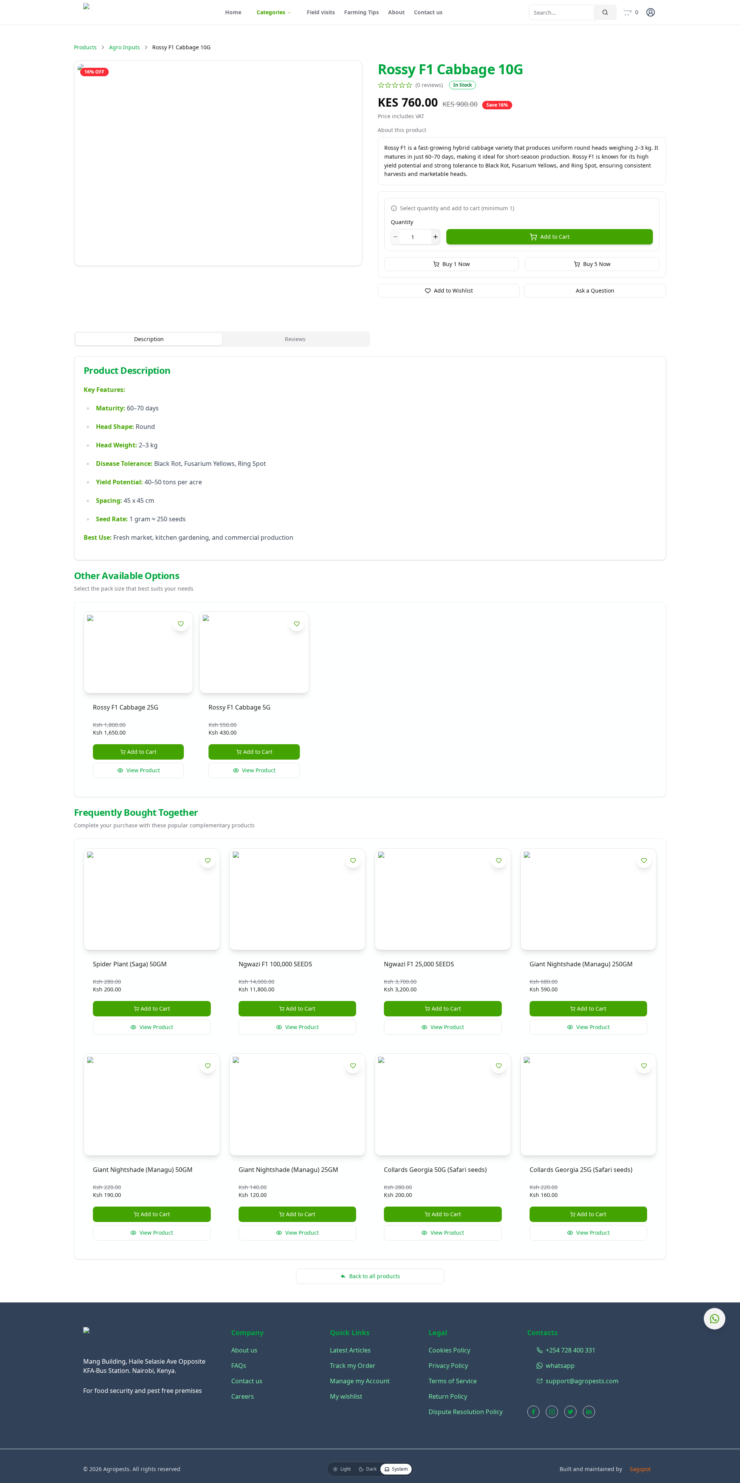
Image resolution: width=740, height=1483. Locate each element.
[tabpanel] (370, 458)
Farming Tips (361, 12)
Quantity (402, 222)
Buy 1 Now (456, 264)
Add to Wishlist (453, 290)
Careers (242, 1396)
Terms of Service (453, 1381)
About (396, 12)
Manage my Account (360, 1381)
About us (244, 1350)
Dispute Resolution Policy (466, 1412)
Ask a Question (595, 290)
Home (233, 12)
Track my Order (352, 1365)
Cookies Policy (449, 1350)
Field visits (321, 12)
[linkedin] (589, 1412)
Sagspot (640, 1469)
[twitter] (570, 1412)
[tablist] (222, 339)
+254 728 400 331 (538, 1350)
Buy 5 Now (596, 264)
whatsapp (538, 1365)
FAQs (238, 1365)
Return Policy (448, 1396)
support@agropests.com (538, 1381)
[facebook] (533, 1412)
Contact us (428, 12)
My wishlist (346, 1396)
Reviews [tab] (295, 339)
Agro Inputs (124, 47)
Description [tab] (149, 339)
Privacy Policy (448, 1365)
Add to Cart (555, 236)
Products (85, 47)
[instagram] (552, 1412)
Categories (271, 12)
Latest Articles (350, 1350)
